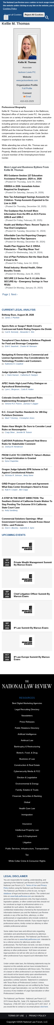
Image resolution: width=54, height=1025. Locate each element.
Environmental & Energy (27, 783)
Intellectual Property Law (27, 830)
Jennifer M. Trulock (24, 432)
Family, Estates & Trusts (27, 790)
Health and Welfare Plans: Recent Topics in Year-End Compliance (26, 226)
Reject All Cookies (34, 14)
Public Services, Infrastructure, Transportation (27, 848)
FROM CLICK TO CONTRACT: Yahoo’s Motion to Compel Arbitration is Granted (26, 456)
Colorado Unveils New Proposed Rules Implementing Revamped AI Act (22, 399)
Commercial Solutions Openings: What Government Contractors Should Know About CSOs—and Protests (26, 521)
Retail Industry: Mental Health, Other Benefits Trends (23, 269)
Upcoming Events (14, 535)
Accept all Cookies (13, 14)
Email (28, 96)
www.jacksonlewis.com (27, 80)
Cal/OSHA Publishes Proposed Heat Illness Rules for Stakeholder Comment (24, 442)
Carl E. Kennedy (11, 332)
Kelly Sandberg (11, 510)
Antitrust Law (27, 740)
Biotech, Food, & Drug (27, 753)
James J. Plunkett (12, 318)
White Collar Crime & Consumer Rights (27, 861)
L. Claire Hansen (12, 375)
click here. (44, 1007)
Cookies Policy (10, 8)
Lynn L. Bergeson (12, 389)
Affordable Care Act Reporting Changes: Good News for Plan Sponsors (25, 237)
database (7, 893)
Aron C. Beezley (11, 528)
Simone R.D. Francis (13, 404)
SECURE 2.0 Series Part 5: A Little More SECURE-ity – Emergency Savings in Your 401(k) (26, 281)
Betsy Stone (28, 475)
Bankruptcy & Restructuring (27, 746)
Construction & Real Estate (27, 765)
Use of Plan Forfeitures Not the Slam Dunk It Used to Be (26, 258)
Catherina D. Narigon (29, 375)
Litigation (27, 842)
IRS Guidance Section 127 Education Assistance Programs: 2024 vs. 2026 (23, 177)
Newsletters (27, 715)
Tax (27, 855)
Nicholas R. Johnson (13, 475)
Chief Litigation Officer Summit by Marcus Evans (32, 595)
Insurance (27, 824)
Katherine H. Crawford (14, 364)
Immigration (27, 814)
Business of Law (27, 759)
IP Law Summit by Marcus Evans (31, 628)
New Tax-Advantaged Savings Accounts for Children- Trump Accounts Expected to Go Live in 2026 (26, 200)
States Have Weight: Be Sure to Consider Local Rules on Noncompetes (26, 428)
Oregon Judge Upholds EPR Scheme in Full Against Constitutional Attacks (25, 471)
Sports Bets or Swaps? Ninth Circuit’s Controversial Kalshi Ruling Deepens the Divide (27, 327)
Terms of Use (31, 885)
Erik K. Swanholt (11, 346)
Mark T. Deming (11, 418)
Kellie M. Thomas (27, 62)
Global (27, 802)
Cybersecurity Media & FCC (27, 771)
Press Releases (27, 722)
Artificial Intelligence (27, 734)
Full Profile (27, 88)
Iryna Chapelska (11, 461)
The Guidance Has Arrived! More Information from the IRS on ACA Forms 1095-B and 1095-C (25, 213)
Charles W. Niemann (28, 346)
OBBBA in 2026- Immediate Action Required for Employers (22, 188)
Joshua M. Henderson (14, 447)
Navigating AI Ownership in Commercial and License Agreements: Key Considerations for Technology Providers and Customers (25, 357)
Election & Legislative (27, 777)
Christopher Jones (26, 418)
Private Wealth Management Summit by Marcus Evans (33, 563)
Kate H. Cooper (11, 490)
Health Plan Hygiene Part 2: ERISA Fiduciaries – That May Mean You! (22, 248)
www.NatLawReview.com (20, 896)
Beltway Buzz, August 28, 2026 (18, 314)
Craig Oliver (10, 432)
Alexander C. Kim (27, 332)
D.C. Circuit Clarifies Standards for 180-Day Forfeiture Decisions (24, 413)
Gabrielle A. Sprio (27, 528)
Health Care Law (27, 808)
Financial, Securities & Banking (27, 796)
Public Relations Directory (27, 728)
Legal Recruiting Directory (27, 709)
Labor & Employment (27, 836)
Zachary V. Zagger (30, 404)
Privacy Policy (37, 1015)
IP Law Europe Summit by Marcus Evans (32, 658)
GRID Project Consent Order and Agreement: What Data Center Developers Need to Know (25, 485)
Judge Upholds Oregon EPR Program (21, 372)
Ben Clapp (23, 490)
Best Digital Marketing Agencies (27, 703)
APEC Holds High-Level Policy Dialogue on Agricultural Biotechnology (24, 385)
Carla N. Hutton (27, 389)
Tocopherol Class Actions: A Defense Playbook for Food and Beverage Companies (26, 342)
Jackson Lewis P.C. (27, 72)
